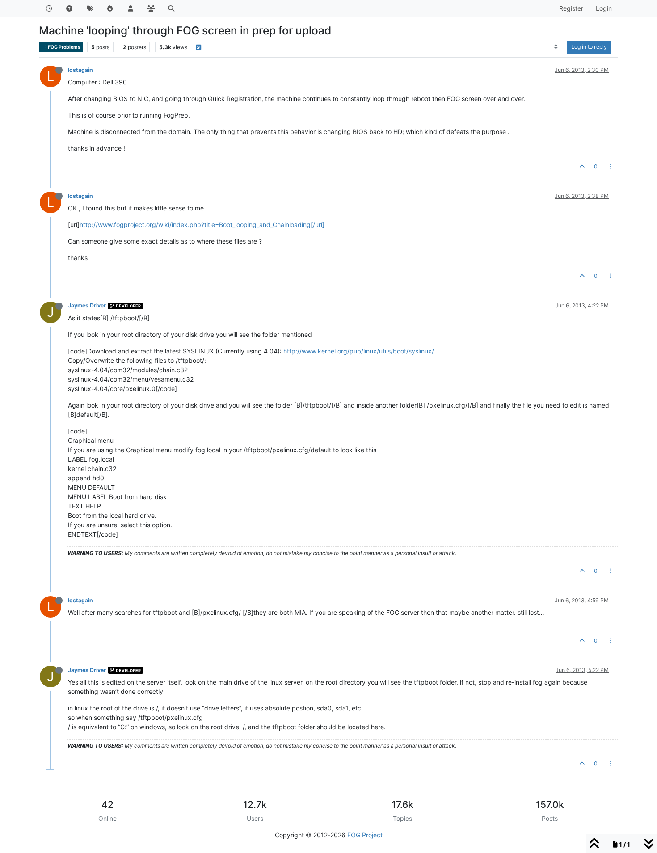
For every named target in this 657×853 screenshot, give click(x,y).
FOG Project (365, 835)
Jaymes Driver (87, 305)
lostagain (80, 70)
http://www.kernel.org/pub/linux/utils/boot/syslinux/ (358, 351)
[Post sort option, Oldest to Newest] (556, 47)
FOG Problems (63, 47)
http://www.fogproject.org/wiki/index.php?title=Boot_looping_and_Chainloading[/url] (202, 224)
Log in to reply (589, 46)
